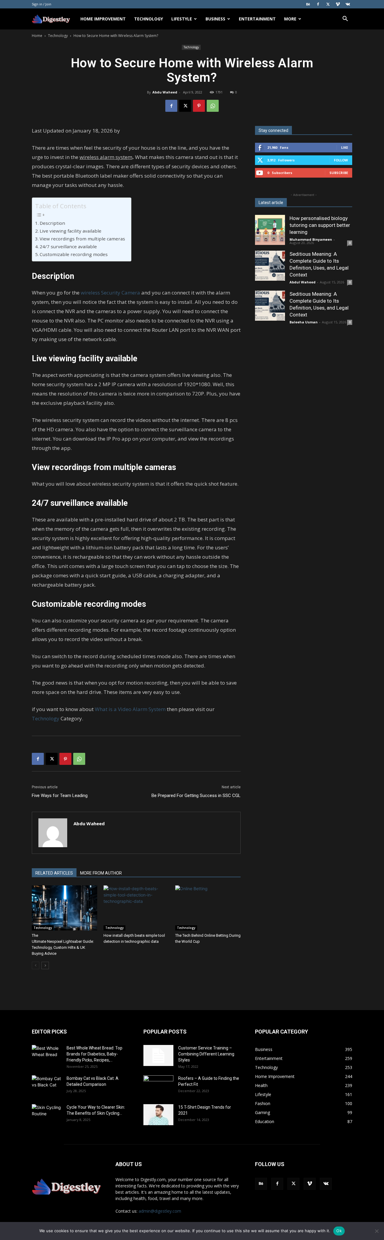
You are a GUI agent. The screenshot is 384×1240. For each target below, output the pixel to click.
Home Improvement (103, 19)
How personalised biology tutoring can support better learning (320, 225)
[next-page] (45, 965)
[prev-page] (35, 965)
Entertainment (257, 19)
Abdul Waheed (303, 282)
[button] (345, 19)
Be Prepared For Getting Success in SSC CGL (196, 795)
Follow (341, 160)
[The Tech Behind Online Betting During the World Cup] (208, 907)
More (290, 19)
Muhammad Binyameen (311, 239)
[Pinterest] (199, 106)
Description (52, 223)
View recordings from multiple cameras (82, 239)
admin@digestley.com (160, 1211)
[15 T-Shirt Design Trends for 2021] (158, 1114)
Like (344, 147)
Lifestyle (181, 19)
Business (215, 19)
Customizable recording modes (74, 254)
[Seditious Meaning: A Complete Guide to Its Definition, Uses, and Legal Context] (270, 266)
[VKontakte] (347, 4)
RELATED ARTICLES (54, 873)
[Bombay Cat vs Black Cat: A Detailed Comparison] (47, 1085)
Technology (148, 19)
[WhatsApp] (213, 106)
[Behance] (308, 4)
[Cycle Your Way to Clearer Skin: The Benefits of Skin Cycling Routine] (47, 1114)
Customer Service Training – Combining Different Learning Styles (206, 1054)
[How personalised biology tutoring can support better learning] (270, 230)
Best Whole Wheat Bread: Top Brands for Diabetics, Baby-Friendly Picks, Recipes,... (94, 1054)
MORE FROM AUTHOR (101, 873)
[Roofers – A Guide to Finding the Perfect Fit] (158, 1085)
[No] (377, 1231)
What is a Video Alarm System (130, 709)
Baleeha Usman (304, 322)
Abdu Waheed (164, 92)
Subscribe (338, 172)
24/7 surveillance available (68, 246)
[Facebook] (318, 4)
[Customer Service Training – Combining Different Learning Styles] (158, 1055)
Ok (339, 1230)
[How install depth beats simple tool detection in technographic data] (136, 907)
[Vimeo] (337, 4)
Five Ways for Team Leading (60, 795)
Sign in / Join (41, 4)
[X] (327, 4)
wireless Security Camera (110, 292)
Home (37, 35)
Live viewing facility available (70, 231)
